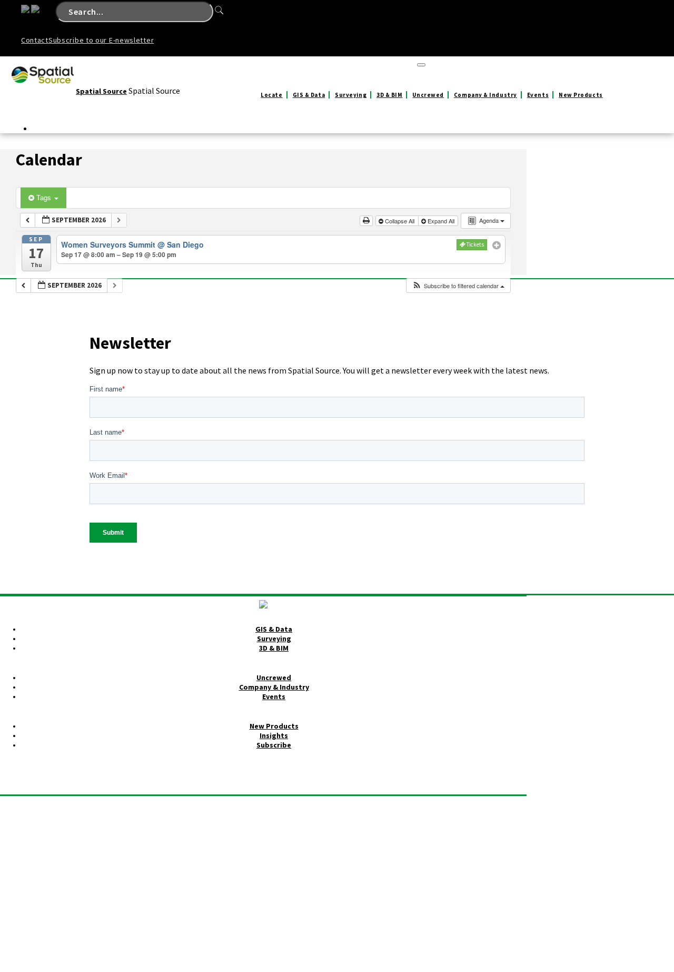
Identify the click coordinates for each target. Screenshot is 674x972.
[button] (458, 286)
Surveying (350, 95)
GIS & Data (309, 95)
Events (538, 95)
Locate (271, 95)
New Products (581, 95)
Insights (274, 735)
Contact (34, 40)
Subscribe (273, 745)
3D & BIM (389, 95)
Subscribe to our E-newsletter (101, 40)
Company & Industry (485, 95)
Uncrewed (427, 95)
